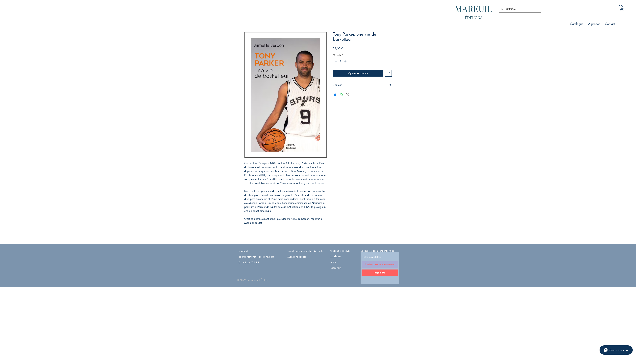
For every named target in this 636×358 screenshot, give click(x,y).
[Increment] (346, 61)
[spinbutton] (341, 61)
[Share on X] (348, 95)
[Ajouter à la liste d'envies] (388, 73)
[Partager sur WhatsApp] (341, 95)
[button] (622, 8)
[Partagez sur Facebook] (335, 95)
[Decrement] (335, 61)
